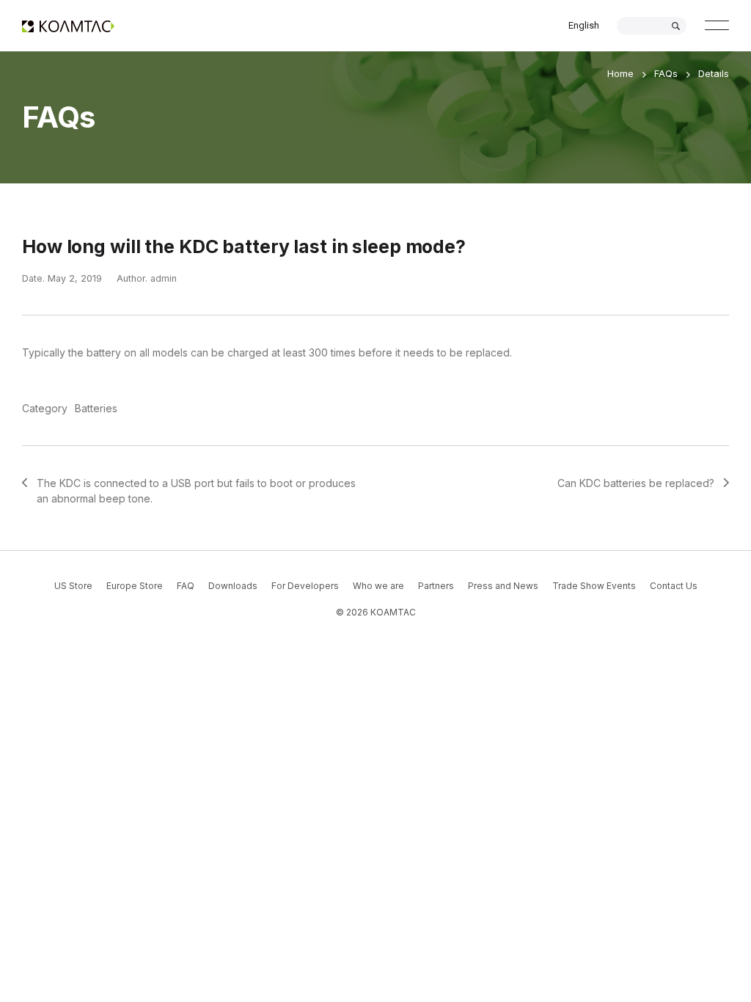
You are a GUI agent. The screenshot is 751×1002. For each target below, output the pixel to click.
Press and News (503, 585)
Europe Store (134, 585)
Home (620, 73)
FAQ (185, 585)
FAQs (666, 73)
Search (675, 26)
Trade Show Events (594, 585)
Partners (436, 585)
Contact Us (673, 585)
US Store (73, 585)
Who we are (378, 585)
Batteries (96, 408)
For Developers (305, 585)
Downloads (232, 585)
